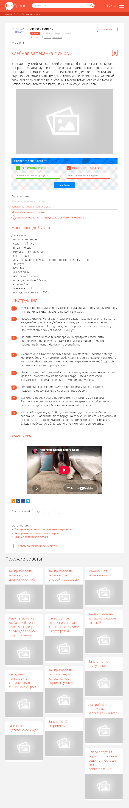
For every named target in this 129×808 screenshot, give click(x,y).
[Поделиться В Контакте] (18, 501)
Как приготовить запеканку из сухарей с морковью (63, 575)
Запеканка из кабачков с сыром (30, 206)
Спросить (107, 29)
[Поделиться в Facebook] (23, 501)
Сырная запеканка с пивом (31, 537)
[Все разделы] (121, 6)
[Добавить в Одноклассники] (13, 501)
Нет (54, 511)
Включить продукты (36, 168)
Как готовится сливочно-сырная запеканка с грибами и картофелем (63, 624)
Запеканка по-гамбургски (98, 663)
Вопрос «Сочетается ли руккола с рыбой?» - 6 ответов (51, 217)
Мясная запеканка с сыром (28, 212)
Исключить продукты (87, 168)
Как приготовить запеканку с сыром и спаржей (103, 618)
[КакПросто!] (16, 6)
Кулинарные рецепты (31, 14)
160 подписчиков (53, 37)
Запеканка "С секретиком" (57, 723)
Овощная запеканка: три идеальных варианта (43, 529)
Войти (111, 5)
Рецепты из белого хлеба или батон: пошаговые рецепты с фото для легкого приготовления (23, 626)
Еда (17, 14)
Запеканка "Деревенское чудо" (23, 728)
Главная (8, 14)
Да (38, 511)
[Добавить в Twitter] (28, 501)
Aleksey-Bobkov (41, 29)
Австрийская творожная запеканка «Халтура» (103, 708)
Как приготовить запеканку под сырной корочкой (21, 575)
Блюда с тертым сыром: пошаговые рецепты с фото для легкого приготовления (103, 760)
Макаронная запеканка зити (99, 573)
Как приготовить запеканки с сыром (37, 533)
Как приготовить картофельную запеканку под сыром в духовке (60, 676)
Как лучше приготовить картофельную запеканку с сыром (22, 680)
